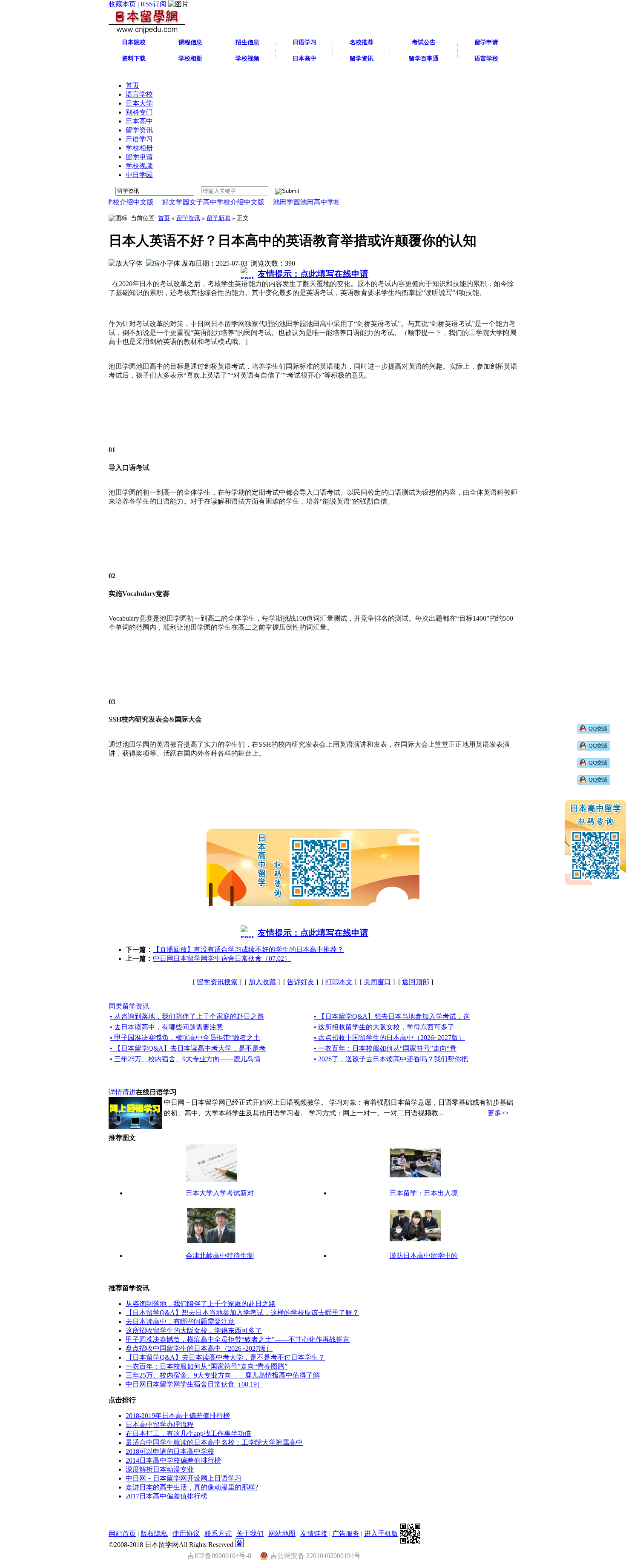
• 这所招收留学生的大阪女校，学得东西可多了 (384, 1027)
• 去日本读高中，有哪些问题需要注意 (166, 1027)
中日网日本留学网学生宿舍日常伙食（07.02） (222, 958)
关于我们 (250, 1533)
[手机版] (410, 1533)
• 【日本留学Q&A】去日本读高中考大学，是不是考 (188, 1048)
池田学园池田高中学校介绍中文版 (297, 202)
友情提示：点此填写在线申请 (313, 273)
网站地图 (282, 1533)
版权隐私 (154, 1533)
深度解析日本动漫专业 (160, 1469)
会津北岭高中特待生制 (220, 1255)
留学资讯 (188, 218)
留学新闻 (218, 218)
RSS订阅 (154, 4)
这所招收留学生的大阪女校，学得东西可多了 (194, 1330)
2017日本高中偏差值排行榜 (166, 1496)
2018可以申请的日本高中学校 (170, 1451)
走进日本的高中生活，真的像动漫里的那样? (192, 1487)
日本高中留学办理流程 (160, 1424)
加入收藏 (262, 981)
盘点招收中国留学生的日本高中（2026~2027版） (199, 1348)
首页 (164, 218)
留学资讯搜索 (217, 981)
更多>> (498, 1113)
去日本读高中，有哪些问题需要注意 (180, 1321)
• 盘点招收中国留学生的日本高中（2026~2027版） (389, 1037)
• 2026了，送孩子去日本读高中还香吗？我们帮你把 (391, 1059)
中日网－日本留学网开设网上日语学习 (183, 1478)
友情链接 (313, 1533)
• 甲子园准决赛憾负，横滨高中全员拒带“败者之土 (185, 1037)
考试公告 (424, 42)
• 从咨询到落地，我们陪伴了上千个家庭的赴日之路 (187, 1016)
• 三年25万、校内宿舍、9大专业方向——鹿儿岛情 (185, 1059)
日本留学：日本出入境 (424, 1193)
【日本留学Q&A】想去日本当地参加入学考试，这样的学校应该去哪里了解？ (242, 1312)
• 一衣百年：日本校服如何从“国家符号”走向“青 (385, 1048)
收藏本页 (122, 4)
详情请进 (122, 1092)
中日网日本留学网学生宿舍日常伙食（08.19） (195, 1384)
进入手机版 (381, 1533)
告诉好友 (300, 981)
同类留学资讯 (129, 1006)
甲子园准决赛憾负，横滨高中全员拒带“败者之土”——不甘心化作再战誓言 (238, 1339)
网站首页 (122, 1533)
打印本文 (339, 981)
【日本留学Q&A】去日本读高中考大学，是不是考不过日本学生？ (225, 1357)
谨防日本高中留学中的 (424, 1255)
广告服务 (345, 1533)
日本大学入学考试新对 (220, 1193)
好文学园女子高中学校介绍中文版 (186, 202)
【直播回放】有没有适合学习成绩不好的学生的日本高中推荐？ (248, 949)
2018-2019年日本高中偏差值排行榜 (178, 1415)
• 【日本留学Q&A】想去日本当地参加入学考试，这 (392, 1016)
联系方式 (218, 1533)
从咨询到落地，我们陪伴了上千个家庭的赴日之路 (201, 1303)
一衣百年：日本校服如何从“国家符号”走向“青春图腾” (206, 1366)
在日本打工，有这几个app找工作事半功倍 (188, 1433)
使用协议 (186, 1533)
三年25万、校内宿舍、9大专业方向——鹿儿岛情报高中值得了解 (223, 1375)
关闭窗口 (377, 981)
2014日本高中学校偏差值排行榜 (173, 1460)
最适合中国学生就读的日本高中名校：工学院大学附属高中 (214, 1442)
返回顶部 (415, 981)
